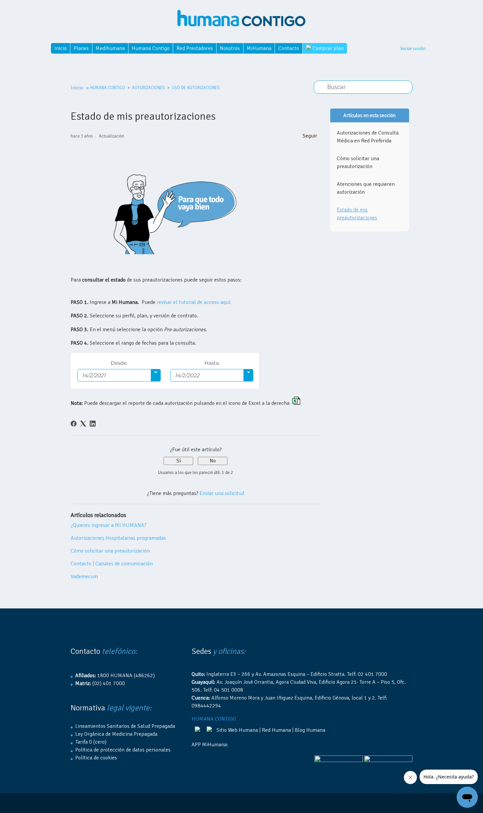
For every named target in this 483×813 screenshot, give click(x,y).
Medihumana (110, 48)
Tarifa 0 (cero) (90, 742)
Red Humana (276, 730)
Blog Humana (310, 730)
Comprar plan (327, 48)
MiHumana (259, 48)
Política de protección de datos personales (123, 750)
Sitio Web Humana (237, 730)
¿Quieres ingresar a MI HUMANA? (108, 525)
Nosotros (230, 48)
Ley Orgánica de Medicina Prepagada (116, 734)
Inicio (60, 48)
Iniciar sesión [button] (413, 48)
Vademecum (84, 576)
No (213, 460)
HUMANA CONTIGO (107, 87)
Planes (81, 48)
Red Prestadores (194, 48)
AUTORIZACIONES (148, 87)
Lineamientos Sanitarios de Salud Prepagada (125, 726)
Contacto (288, 48)
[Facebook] (74, 424)
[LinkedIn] (93, 424)
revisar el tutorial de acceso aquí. (194, 302)
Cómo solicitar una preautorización (110, 551)
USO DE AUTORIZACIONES (196, 87)
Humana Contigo (151, 48)
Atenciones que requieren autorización (366, 188)
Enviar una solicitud (221, 493)
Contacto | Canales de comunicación (112, 563)
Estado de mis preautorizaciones (357, 214)
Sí (178, 460)
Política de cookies (96, 757)
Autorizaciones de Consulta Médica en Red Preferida (368, 137)
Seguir (310, 136)
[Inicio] (241, 15)
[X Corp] (83, 424)
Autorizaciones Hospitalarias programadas (118, 538)
